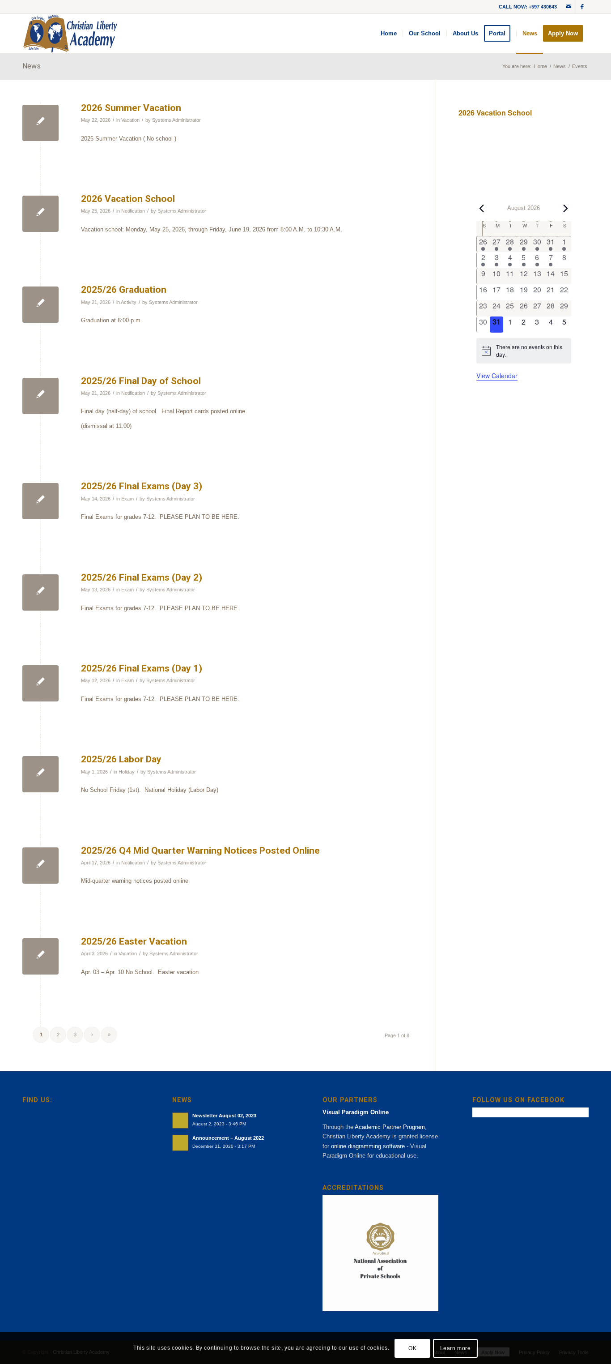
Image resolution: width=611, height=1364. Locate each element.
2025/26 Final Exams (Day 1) (141, 668)
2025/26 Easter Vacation (134, 941)
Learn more (455, 1348)
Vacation (130, 120)
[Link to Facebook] (582, 6)
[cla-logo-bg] (70, 33)
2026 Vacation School (128, 198)
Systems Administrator (176, 120)
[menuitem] (389, 33)
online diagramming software (368, 1146)
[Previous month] (481, 208)
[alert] (523, 350)
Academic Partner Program (390, 1127)
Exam (127, 498)
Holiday (127, 771)
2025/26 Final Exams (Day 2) (141, 577)
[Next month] (565, 208)
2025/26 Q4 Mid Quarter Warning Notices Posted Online (200, 850)
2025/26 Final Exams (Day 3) (141, 486)
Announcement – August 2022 (228, 1138)
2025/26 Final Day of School (141, 381)
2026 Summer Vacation (131, 108)
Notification (133, 211)
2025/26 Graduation (123, 289)
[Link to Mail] (568, 6)
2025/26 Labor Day (121, 759)
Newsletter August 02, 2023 (224, 1115)
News (31, 66)
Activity (128, 302)
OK (412, 1348)
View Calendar (497, 375)
